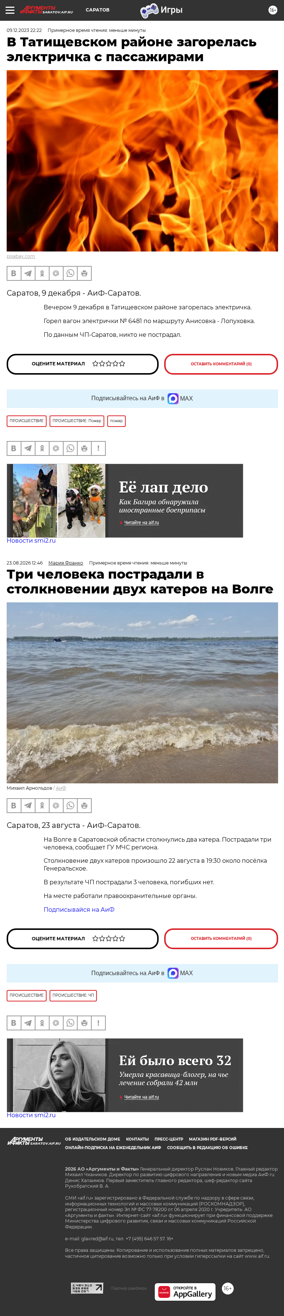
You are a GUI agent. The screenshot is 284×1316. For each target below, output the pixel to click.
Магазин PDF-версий (212, 1139)
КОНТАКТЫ (137, 1139)
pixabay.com (21, 256)
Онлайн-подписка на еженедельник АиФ (113, 1147)
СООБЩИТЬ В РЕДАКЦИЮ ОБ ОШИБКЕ (207, 1147)
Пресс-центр (169, 1139)
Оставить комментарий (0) (221, 364)
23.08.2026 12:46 (25, 563)
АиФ (61, 788)
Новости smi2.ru (31, 540)
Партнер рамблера (128, 1288)
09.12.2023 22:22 (24, 30)
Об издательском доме (92, 1139)
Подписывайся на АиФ (79, 909)
